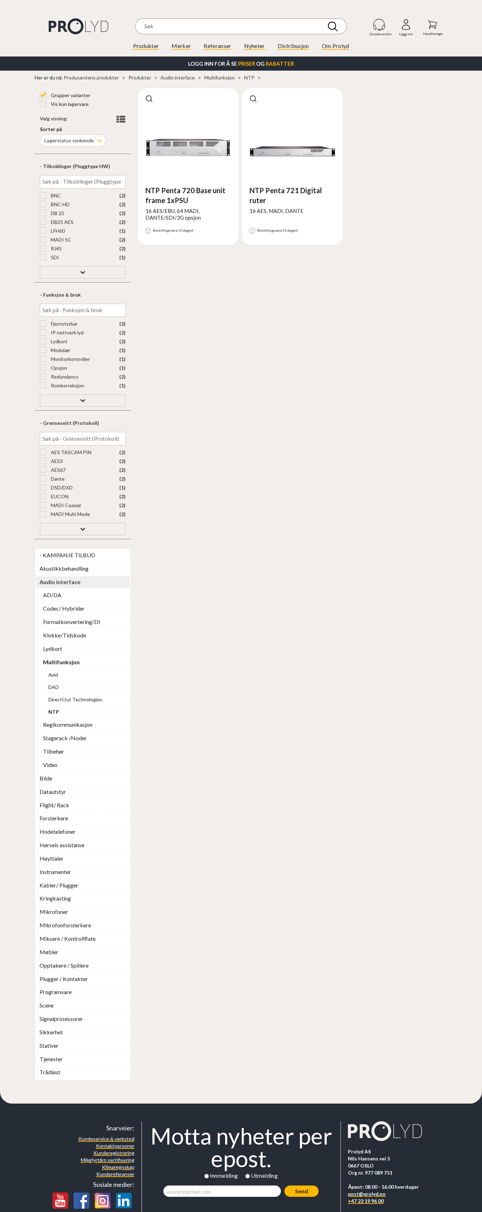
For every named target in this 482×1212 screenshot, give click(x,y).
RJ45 (56, 248)
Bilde (46, 778)
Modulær (60, 350)
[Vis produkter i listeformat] (120, 119)
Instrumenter (55, 871)
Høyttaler (52, 858)
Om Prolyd (335, 45)
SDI (54, 257)
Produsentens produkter (91, 78)
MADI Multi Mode (70, 514)
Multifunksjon (219, 78)
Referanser (217, 45)
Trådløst (50, 1072)
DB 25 (57, 213)
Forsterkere (54, 818)
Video (50, 764)
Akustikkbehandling (64, 568)
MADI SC (60, 240)
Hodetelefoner (58, 831)
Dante (57, 479)
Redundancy (64, 377)
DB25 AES (61, 222)
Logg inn (406, 24)
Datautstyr (53, 791)
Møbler (49, 952)
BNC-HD (60, 204)
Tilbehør (53, 751)
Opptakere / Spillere (64, 965)
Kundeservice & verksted (106, 1139)
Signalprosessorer (61, 1018)
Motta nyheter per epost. (241, 1147)
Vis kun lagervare (69, 104)
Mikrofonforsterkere (65, 925)
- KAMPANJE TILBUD (67, 555)
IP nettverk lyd (67, 332)
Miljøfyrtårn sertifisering (107, 1160)
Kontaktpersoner (115, 1146)
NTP (249, 78)
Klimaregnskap (118, 1167)
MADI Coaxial (65, 505)
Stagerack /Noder (65, 738)
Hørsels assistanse (62, 845)
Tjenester (51, 1059)
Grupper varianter (70, 95)
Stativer (49, 1045)
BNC (55, 195)
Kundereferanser (115, 1174)
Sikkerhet (51, 1032)
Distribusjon (293, 45)
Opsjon (58, 368)
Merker (181, 45)
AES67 (58, 470)
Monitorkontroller (70, 359)
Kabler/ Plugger (59, 885)
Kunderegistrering (114, 1153)
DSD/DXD (61, 488)
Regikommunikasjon (67, 724)
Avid (53, 675)
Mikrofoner (54, 911)
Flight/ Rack (54, 805)
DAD (53, 687)
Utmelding (264, 1175)
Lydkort (58, 341)
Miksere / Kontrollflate (68, 938)
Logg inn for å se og (241, 63)
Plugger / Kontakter (64, 978)
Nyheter (254, 45)
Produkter (146, 45)
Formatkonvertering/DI (71, 621)
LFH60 (57, 231)
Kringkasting (55, 898)
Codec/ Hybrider (64, 608)
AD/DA (52, 595)
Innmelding (224, 1175)
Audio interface (178, 78)
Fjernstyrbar (64, 324)
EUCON (59, 496)
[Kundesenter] (379, 24)
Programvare (56, 991)
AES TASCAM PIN (70, 452)
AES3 (56, 461)
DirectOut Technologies (75, 699)
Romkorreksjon (67, 385)
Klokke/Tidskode (64, 635)
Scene (47, 1005)
